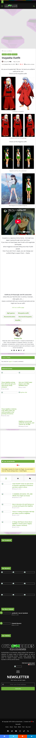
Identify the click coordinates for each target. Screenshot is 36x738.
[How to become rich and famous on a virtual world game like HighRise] (6, 506)
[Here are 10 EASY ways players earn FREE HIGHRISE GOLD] (27, 376)
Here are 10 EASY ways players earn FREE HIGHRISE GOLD (25, 383)
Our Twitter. (6, 635)
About (11, 727)
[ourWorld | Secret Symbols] (5, 616)
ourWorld (9, 51)
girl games (11, 313)
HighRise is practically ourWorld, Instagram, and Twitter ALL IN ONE (26, 422)
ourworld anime (10, 316)
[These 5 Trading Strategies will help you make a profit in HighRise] (6, 515)
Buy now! (28, 727)
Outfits (9, 54)
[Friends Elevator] (5, 627)
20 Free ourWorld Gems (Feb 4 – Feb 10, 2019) (16, 1)
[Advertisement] (18, 28)
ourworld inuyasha (25, 316)
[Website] (12, 350)
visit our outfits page (18, 307)
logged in (10, 361)
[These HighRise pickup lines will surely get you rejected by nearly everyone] (9, 376)
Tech (23, 727)
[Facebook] (14, 350)
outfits (18, 320)
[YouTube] (19, 350)
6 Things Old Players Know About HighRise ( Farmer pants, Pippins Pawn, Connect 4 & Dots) (22, 523)
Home (4, 51)
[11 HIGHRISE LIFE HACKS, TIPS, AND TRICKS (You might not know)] (6, 497)
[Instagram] (22, 350)
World (19, 727)
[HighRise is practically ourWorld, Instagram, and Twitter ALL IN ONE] (27, 406)
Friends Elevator (16, 623)
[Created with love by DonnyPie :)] (11, 6)
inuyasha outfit (24, 313)
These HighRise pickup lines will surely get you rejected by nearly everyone (8, 384)
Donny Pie (6, 61)
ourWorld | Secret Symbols (20, 613)
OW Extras (14, 54)
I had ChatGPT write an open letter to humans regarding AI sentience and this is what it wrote (22, 485)
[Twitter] (17, 350)
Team (15, 727)
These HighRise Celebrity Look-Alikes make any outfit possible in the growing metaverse (8, 411)
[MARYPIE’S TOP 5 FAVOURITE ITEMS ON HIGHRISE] (29, 599)
